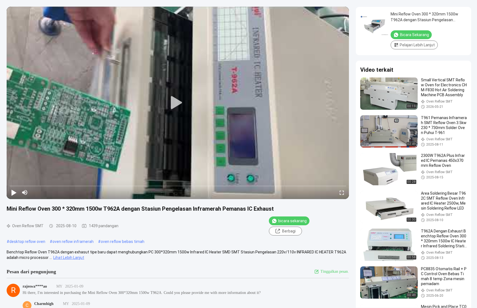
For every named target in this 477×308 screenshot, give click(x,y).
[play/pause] (13, 192)
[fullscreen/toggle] (341, 192)
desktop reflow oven (27, 241)
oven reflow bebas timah (122, 241)
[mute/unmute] (24, 192)
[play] (178, 103)
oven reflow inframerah (73, 241)
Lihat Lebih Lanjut (68, 257)
